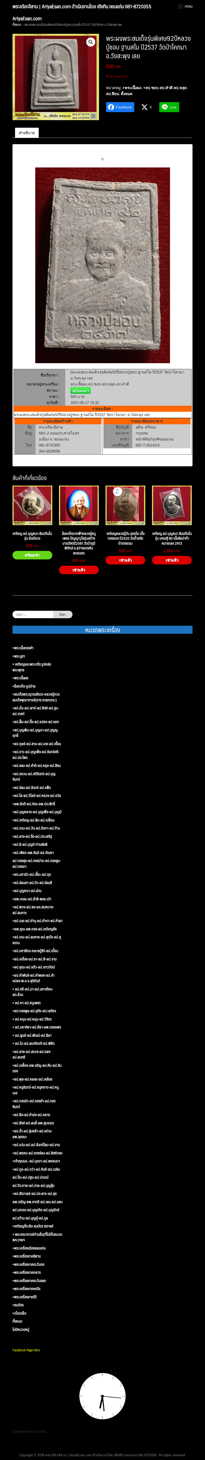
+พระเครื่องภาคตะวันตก (28, 1264)
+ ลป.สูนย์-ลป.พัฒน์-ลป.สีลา (32, 1035)
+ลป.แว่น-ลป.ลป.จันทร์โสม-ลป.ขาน (36, 1145)
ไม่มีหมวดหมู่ (20, 1329)
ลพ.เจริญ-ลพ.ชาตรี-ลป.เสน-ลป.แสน (37, 1202)
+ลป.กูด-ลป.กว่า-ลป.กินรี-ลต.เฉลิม (36, 1169)
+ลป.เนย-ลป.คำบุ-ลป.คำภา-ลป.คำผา (37, 921)
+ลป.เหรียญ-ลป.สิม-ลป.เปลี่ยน (33, 820)
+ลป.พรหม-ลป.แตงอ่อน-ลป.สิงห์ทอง (37, 1153)
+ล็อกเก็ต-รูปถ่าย (24, 686)
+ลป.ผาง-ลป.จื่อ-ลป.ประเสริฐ (32, 836)
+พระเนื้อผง (131, 88)
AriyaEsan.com (27, 18)
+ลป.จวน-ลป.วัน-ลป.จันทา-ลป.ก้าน (36, 828)
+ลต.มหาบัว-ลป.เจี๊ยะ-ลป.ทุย (31, 874)
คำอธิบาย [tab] (27, 133)
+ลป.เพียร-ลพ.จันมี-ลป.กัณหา (33, 853)
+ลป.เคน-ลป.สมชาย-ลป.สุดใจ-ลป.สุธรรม (36, 939)
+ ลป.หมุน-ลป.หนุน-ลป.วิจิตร (32, 1019)
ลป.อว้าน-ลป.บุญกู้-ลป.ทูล (30, 1218)
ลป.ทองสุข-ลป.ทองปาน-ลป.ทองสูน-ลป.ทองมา (36, 863)
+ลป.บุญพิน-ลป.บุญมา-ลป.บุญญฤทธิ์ (35, 732)
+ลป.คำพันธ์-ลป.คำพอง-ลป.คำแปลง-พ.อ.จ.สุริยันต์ (33, 978)
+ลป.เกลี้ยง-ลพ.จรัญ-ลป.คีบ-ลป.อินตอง (37, 1068)
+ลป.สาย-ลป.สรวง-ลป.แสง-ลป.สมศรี (31, 1054)
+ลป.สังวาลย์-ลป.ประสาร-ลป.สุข (34, 1193)
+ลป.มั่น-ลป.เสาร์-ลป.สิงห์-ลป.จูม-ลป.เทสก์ (35, 710)
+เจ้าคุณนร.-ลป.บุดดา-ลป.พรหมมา (36, 1161)
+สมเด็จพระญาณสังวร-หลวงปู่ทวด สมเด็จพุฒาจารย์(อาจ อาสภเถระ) (36, 697)
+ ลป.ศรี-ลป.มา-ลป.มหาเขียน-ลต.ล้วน (32, 991)
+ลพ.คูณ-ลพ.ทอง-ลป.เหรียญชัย (34, 929)
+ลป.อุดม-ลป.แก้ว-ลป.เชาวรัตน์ (33, 967)
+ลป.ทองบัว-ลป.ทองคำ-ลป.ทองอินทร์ (34, 1103)
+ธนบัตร (18, 1305)
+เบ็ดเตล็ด (19, 1313)
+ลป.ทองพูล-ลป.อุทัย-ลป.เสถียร (34, 1011)
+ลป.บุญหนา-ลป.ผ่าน (27, 891)
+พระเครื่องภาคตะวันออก (29, 1281)
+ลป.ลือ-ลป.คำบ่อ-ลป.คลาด (31, 1115)
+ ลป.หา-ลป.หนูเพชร (26, 1003)
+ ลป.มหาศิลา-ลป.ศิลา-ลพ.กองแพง (36, 1027)
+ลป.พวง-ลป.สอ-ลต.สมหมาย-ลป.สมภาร (33, 909)
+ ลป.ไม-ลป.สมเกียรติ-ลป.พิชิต (33, 1043)
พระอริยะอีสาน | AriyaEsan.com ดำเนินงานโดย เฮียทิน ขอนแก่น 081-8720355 (82, 6)
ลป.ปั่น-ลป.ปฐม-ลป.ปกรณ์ (30, 1177)
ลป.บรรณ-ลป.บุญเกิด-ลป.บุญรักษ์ (35, 1210)
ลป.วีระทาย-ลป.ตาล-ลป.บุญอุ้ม (33, 1185)
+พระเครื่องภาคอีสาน (26, 1256)
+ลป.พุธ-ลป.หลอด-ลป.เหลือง (32, 1079)
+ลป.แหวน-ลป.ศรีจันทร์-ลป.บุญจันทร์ (34, 776)
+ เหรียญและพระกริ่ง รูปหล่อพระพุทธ (31, 667)
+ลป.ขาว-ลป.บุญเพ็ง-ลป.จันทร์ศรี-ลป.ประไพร (36, 754)
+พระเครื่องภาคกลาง (26, 1272)
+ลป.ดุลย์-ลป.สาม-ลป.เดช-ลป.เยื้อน (36, 744)
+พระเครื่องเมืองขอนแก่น (29, 1248)
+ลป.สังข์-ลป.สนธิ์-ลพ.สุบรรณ (33, 1123)
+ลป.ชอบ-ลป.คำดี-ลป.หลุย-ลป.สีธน (36, 765)
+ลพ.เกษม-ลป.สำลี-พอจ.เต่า (31, 899)
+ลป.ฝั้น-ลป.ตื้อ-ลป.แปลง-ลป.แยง (35, 722)
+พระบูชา (18, 656)
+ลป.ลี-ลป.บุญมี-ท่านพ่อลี (30, 844)
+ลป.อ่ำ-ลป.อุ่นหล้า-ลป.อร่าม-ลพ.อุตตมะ (32, 1133)
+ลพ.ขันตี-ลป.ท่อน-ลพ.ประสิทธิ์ (33, 804)
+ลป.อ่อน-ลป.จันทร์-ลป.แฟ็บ (31, 787)
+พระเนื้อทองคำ (23, 648)
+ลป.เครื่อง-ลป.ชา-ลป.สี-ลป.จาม (34, 959)
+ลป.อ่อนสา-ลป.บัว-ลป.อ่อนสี (32, 883)
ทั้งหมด (16, 24)
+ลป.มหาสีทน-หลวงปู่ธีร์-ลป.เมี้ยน (35, 951)
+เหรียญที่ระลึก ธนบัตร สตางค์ (32, 1226)
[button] (90, 42)
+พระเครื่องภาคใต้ (24, 1297)
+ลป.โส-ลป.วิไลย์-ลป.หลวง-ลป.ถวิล (36, 795)
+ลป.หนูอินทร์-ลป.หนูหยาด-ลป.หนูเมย (35, 1090)
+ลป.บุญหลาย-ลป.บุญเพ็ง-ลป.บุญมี (37, 812)
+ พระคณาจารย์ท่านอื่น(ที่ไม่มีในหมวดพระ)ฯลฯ (37, 1237)
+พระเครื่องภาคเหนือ (26, 1289)
